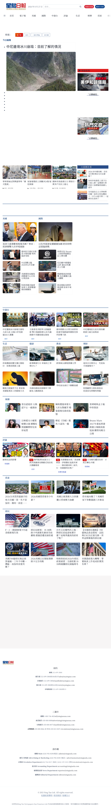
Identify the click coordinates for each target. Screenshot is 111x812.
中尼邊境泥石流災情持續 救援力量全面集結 (94, 330)
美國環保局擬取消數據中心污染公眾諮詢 (28, 276)
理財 (85, 343)
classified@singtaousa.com (63, 725)
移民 (7, 511)
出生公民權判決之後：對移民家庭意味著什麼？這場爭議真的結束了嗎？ (67, 533)
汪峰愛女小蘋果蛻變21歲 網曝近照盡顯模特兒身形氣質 (29, 425)
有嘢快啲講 (62, 472)
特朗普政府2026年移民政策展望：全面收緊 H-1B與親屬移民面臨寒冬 (67, 561)
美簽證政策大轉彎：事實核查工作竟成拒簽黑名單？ (93, 561)
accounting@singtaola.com (68, 766)
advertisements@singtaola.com (79, 758)
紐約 (5, 188)
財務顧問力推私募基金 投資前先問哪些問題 (94, 389)
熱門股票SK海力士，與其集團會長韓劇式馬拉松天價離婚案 (41, 462)
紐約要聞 (10, 188)
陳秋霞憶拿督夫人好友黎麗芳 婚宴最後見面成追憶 (63, 409)
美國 (34, 15)
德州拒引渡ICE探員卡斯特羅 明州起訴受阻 (28, 253)
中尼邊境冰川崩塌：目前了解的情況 (33, 47)
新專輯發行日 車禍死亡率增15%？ (40, 364)
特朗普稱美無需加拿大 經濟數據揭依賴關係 (28, 287)
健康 (31, 343)
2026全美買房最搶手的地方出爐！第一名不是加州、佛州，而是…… (16, 500)
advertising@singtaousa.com (63, 720)
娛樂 (90, 15)
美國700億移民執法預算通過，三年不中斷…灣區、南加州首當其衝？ (16, 562)
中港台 (55, 15)
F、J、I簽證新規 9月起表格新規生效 (16, 531)
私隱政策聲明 (46, 795)
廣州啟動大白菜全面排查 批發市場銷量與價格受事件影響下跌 (67, 332)
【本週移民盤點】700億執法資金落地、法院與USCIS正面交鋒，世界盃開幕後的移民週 (93, 533)
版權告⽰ (66, 795)
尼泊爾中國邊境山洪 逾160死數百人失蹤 (64, 264)
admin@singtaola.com (68, 753)
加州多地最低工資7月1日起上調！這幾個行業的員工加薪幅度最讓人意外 (97, 183)
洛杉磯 (56, 188)
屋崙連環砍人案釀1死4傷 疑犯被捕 (39, 182)
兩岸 (5, 339)
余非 (33, 469)
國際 (44, 15)
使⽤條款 (57, 795)
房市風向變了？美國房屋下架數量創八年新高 (93, 498)
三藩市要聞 (40, 188)
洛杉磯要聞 (62, 188)
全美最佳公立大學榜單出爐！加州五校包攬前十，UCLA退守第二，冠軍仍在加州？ (98, 195)
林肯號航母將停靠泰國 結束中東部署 (64, 287)
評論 (5, 439)
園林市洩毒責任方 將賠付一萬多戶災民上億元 (64, 182)
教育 (58, 343)
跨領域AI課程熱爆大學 (66, 363)
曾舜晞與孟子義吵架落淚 (97, 406)
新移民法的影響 (9, 459)
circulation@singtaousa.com (72, 729)
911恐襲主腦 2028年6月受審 (28, 263)
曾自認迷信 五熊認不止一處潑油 (29, 406)
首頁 (12, 15)
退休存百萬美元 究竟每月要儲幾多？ (94, 364)
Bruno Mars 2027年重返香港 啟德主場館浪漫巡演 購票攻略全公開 (97, 427)
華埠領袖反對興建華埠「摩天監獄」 (14, 182)
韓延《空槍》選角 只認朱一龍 (63, 422)
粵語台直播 (89, 7)
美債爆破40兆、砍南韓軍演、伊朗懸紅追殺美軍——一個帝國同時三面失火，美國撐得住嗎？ (68, 463)
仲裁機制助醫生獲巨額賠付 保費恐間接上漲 (13, 364)
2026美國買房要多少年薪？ (42, 498)
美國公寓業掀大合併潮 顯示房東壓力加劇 (68, 498)
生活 (5, 343)
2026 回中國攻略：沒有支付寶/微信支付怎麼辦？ (97, 173)
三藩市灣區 (32, 188)
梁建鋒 (7, 463)
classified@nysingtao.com (64, 681)
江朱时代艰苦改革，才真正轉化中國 (95, 461)
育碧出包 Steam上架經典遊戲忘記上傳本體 (64, 253)
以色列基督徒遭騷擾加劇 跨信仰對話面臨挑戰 (55, 245)
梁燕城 (87, 466)
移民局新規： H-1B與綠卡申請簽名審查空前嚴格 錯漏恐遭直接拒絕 (42, 532)
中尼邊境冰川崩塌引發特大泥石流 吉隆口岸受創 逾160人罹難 (13, 332)
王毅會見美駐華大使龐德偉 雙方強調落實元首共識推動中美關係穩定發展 (40, 332)
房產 (100, 15)
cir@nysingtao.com (67, 685)
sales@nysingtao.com (67, 676)
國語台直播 (100, 7)
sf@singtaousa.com (63, 716)
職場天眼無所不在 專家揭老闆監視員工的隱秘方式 (14, 389)
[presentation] (41, 71)
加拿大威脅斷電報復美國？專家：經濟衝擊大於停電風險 (19, 245)
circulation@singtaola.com (83, 762)
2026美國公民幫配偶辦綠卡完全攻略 (42, 560)
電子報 (23, 15)
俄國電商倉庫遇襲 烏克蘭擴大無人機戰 (64, 276)
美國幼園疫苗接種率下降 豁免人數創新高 (40, 389)
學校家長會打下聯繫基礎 (67, 385)
